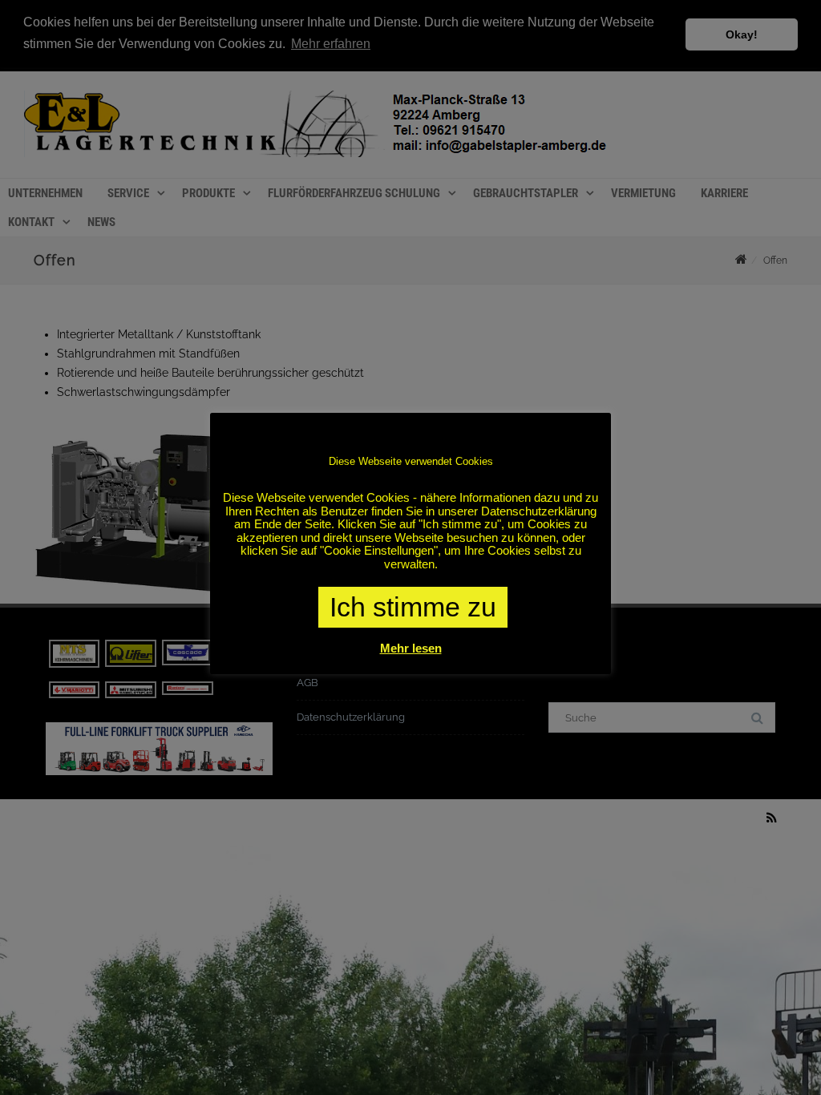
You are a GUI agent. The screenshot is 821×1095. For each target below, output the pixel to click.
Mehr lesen (411, 648)
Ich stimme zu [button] (413, 607)
